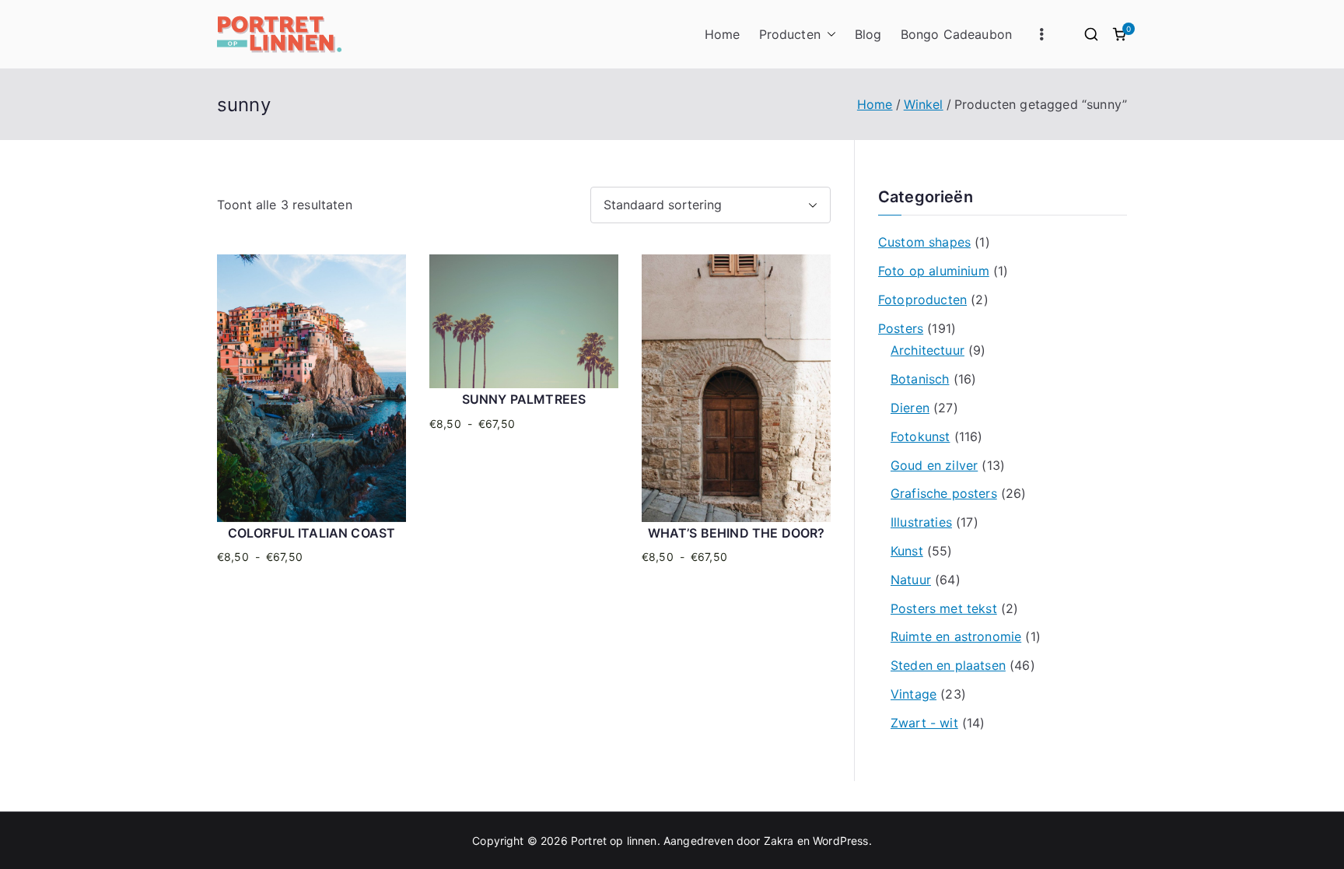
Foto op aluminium (933, 271)
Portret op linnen (614, 840)
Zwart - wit (924, 723)
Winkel (923, 104)
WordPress (840, 840)
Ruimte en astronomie (956, 636)
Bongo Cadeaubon (956, 34)
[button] (828, 34)
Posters (900, 328)
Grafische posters (944, 493)
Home (722, 34)
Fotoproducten (922, 299)
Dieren (910, 407)
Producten (790, 34)
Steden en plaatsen (948, 665)
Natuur (911, 579)
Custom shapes (924, 242)
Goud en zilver (934, 465)
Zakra (779, 840)
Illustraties (921, 522)
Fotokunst (920, 436)
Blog (868, 34)
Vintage (913, 694)
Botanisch (920, 379)
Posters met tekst (944, 608)
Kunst (907, 551)
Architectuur (927, 350)
